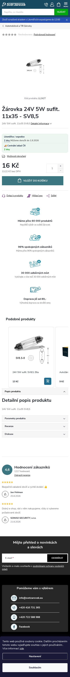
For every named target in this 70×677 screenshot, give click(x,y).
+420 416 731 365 (29, 607)
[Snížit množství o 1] (60, 170)
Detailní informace (40, 123)
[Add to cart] (47, 381)
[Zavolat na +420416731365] (46, 4)
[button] (5, 357)
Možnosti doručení (16, 156)
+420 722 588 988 (29, 617)
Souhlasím (35, 667)
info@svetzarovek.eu (31, 598)
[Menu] (65, 4)
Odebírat (57, 558)
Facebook (24, 626)
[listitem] (31, 357)
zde (22, 648)
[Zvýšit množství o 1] (60, 166)
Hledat (61, 12)
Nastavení (35, 656)
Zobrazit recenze (22, 475)
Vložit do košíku (35, 181)
